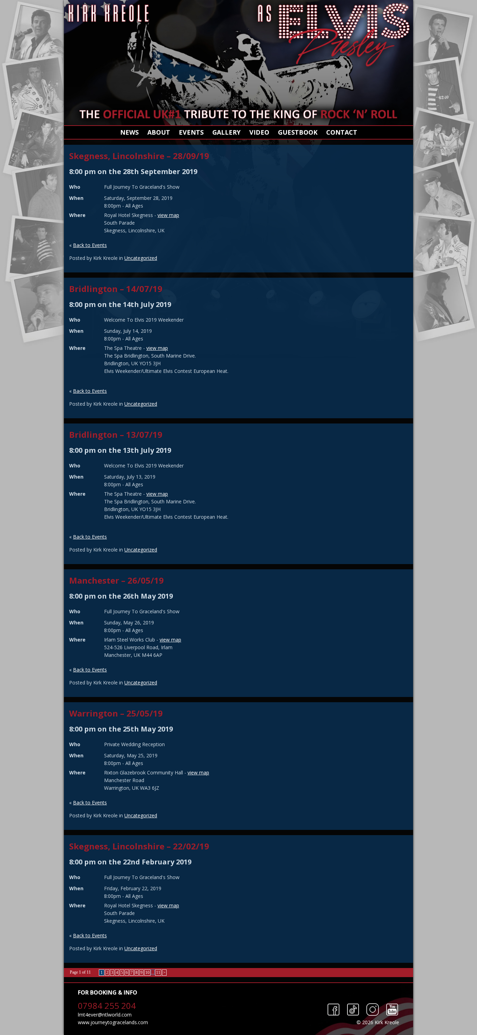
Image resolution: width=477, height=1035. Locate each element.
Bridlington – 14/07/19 (115, 288)
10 (147, 972)
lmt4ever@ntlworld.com (105, 1014)
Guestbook (297, 132)
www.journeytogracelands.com (113, 1022)
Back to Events (90, 245)
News (129, 132)
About (158, 132)
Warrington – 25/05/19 (116, 713)
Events (191, 132)
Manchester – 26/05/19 (116, 580)
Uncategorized (140, 258)
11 (158, 972)
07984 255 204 (107, 1005)
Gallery (226, 132)
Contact (341, 132)
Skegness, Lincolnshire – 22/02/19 (139, 846)
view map (168, 215)
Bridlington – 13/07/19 (115, 434)
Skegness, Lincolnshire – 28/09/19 (139, 156)
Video (259, 132)
